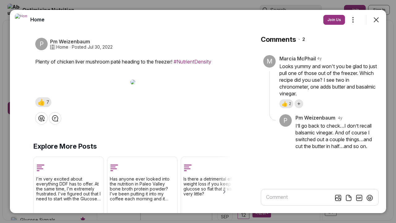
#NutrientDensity (192, 62)
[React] (41, 118)
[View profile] (21, 20)
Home (62, 47)
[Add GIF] (359, 198)
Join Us (334, 19)
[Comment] (55, 118)
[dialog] (198, 111)
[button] (43, 102)
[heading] (37, 19)
